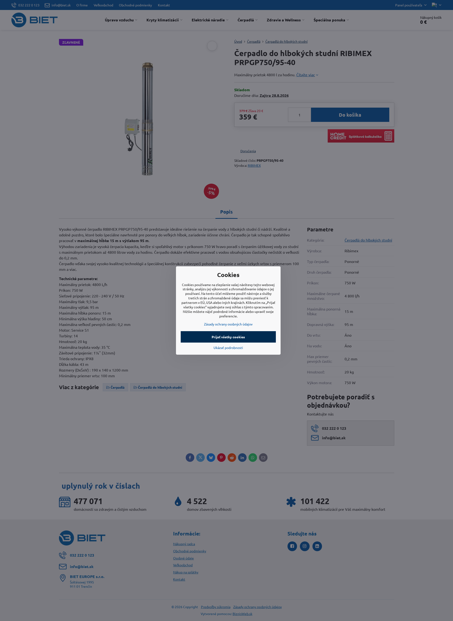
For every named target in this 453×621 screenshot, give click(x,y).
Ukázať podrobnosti (228, 347)
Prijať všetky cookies (228, 337)
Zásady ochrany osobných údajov (228, 324)
